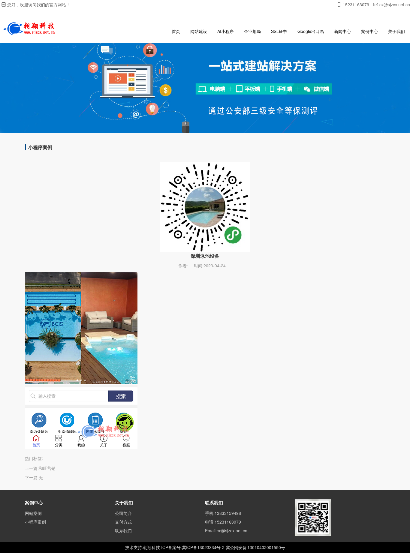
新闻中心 (342, 31)
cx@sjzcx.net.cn (394, 5)
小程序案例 (35, 522)
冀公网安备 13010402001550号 (255, 547)
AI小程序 (225, 31)
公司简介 (123, 513)
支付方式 (123, 522)
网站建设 (198, 31)
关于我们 (396, 31)
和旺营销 (47, 468)
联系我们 (123, 530)
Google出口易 (310, 31)
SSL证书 (279, 31)
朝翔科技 (151, 547)
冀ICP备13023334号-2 (203, 547)
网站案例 (33, 513)
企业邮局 (252, 31)
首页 (176, 31)
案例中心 (369, 31)
